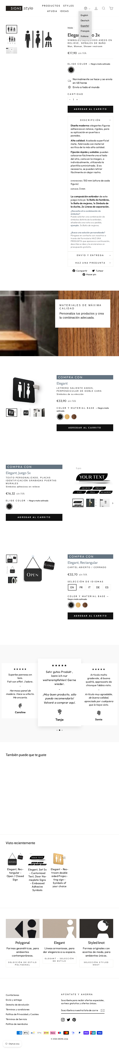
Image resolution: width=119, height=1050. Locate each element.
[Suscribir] (102, 1010)
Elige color (89, 64)
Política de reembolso (17, 1024)
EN (72, 587)
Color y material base (83, 409)
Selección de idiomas (86, 581)
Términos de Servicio (16, 1019)
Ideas (64, 11)
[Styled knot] (96, 928)
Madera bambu (67, 417)
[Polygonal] (22, 928)
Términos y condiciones (18, 1009)
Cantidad (76, 94)
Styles (68, 5)
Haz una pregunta (90, 263)
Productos (51, 5)
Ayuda (52, 11)
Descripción (90, 120)
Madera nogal (74, 417)
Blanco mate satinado (78, 70)
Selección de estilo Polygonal (22, 963)
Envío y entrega (90, 255)
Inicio (70, 27)
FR (81, 587)
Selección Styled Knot (96, 963)
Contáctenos (12, 995)
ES (107, 587)
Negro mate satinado (71, 70)
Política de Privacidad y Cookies (22, 1014)
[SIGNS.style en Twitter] (68, 1019)
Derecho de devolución (17, 1004)
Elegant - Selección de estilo (59, 959)
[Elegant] (59, 928)
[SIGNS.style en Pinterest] (74, 1019)
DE (98, 587)
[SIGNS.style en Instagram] (63, 1019)
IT (89, 587)
